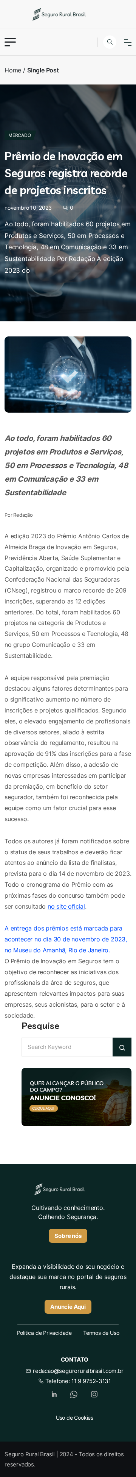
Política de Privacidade (44, 1333)
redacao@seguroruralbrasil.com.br (77, 1371)
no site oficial (66, 906)
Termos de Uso (101, 1333)
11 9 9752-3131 (91, 1381)
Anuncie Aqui (68, 1306)
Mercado (19, 135)
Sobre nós (67, 1235)
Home (13, 70)
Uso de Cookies (74, 1417)
